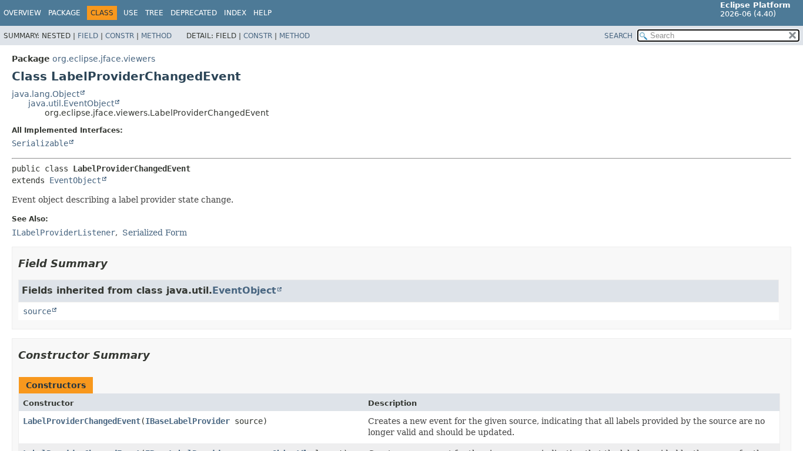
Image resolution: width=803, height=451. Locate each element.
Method (156, 36)
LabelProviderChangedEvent (81, 421)
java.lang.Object (45, 94)
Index (235, 13)
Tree (154, 13)
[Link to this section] (116, 263)
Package (64, 13)
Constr (119, 36)
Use (130, 13)
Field (88, 36)
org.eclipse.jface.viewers (103, 58)
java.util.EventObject (71, 103)
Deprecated (193, 13)
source (37, 311)
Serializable (40, 143)
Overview (22, 13)
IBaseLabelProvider (187, 421)
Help (262, 13)
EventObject (75, 180)
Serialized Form (154, 232)
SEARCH (618, 36)
